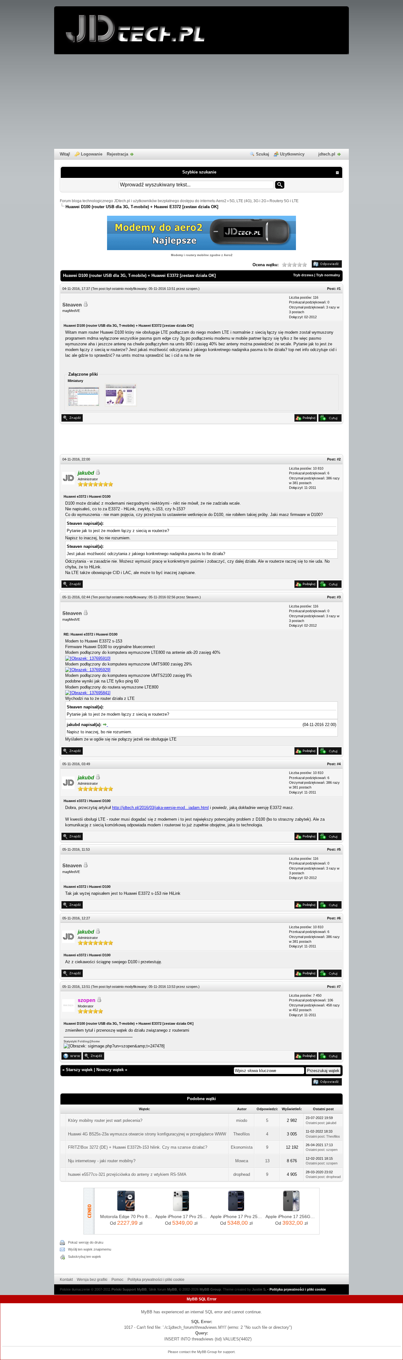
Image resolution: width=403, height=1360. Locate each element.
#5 (339, 849)
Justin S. (259, 1289)
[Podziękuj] (305, 420)
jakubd (331, 1123)
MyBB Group (210, 1289)
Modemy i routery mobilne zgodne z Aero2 (201, 255)
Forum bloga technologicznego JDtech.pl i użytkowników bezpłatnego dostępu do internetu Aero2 (143, 201)
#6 (339, 918)
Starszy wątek (79, 1069)
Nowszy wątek (110, 1069)
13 (267, 1160)
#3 (339, 597)
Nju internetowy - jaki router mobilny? (101, 1160)
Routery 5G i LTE (284, 201)
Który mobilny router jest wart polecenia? (105, 1120)
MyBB (172, 1289)
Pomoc (117, 1279)
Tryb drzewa (303, 275)
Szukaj (262, 154)
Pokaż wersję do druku (85, 1242)
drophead (241, 1174)
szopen (191, 288)
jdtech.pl (326, 154)
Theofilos (241, 1134)
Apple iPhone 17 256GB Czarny (291, 1216)
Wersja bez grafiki (92, 1279)
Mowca (241, 1160)
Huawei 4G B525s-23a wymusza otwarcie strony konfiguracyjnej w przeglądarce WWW (147, 1134)
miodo (241, 1120)
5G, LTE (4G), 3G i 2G (248, 201)
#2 (339, 459)
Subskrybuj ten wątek (84, 1256)
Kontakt (66, 1279)
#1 (339, 288)
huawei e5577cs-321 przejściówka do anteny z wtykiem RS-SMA (127, 1174)
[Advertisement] (201, 101)
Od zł (126, 1223)
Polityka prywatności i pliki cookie (156, 1279)
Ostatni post (315, 1123)
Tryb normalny (328, 275)
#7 (339, 986)
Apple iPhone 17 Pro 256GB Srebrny (181, 1216)
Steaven (192, 597)
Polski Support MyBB (129, 1289)
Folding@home (89, 1041)
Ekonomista (242, 1147)
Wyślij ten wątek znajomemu (89, 1249)
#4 (339, 764)
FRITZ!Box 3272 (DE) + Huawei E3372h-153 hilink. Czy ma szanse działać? (137, 1147)
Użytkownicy (292, 154)
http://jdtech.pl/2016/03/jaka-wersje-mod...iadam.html (160, 807)
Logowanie (91, 154)
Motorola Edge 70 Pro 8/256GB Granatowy (126, 1216)
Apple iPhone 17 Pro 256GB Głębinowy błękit (236, 1216)
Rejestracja (117, 154)
